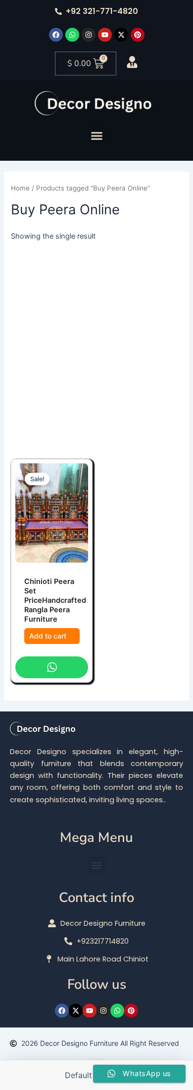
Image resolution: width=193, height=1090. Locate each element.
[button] (96, 135)
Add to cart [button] (47, 636)
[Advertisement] (96, 344)
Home (20, 188)
